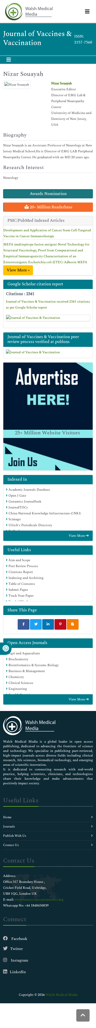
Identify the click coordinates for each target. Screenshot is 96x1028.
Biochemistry (18, 659)
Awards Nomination (48, 194)
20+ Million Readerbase (50, 207)
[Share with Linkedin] (48, 624)
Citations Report (20, 572)
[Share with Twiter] (35, 624)
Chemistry (16, 677)
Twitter (16, 949)
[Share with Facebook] (23, 624)
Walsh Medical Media (62, 994)
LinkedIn (18, 972)
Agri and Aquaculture (24, 653)
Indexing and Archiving (26, 578)
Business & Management (26, 671)
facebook (18, 939)
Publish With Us (14, 835)
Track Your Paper (21, 595)
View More (77, 535)
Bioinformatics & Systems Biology (33, 665)
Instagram (19, 960)
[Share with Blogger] (72, 624)
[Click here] (48, 318)
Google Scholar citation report (35, 284)
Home (7, 817)
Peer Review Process (23, 566)
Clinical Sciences (20, 683)
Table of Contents (21, 583)
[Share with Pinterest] (60, 624)
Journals (9, 826)
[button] (83, 1015)
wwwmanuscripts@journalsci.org (39, 899)
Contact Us (11, 845)
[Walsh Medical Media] (28, 11)
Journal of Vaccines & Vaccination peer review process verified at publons (43, 339)
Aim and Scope (19, 560)
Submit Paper (18, 589)
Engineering (17, 688)
